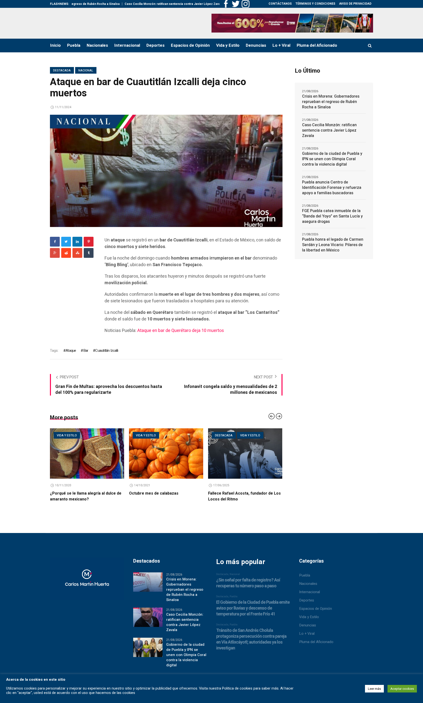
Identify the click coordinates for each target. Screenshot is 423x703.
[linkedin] (77, 242)
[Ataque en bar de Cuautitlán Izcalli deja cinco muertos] (166, 170)
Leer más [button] (374, 688)
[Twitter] (66, 242)
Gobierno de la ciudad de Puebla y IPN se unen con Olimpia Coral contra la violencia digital (332, 159)
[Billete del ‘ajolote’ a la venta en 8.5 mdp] (262, 453)
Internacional (309, 592)
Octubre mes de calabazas (92, 493)
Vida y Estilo (309, 617)
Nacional (85, 70)
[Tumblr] (89, 253)
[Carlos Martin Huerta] (87, 581)
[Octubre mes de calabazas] (104, 453)
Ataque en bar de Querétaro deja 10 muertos (180, 330)
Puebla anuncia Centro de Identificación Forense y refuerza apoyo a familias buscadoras (331, 187)
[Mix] (77, 253)
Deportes (306, 600)
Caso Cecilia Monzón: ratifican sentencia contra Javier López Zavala (144, 4)
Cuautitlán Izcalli (106, 350)
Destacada (62, 70)
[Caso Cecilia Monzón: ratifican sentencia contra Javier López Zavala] (148, 617)
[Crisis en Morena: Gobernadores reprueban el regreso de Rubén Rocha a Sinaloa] (148, 581)
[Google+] (55, 253)
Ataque (71, 350)
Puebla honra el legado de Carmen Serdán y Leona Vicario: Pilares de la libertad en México (332, 245)
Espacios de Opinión (315, 608)
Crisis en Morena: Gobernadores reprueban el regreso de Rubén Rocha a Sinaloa (330, 101)
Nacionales (308, 583)
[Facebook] (55, 242)
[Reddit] (66, 253)
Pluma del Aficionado (316, 642)
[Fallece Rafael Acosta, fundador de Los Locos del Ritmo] (183, 453)
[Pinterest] (89, 242)
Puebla (304, 575)
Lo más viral (268, 435)
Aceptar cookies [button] (402, 688)
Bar (85, 350)
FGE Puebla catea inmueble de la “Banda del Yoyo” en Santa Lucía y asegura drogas (332, 216)
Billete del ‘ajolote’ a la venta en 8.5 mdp (262, 493)
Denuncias (307, 625)
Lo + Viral (307, 633)
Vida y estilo (84, 435)
